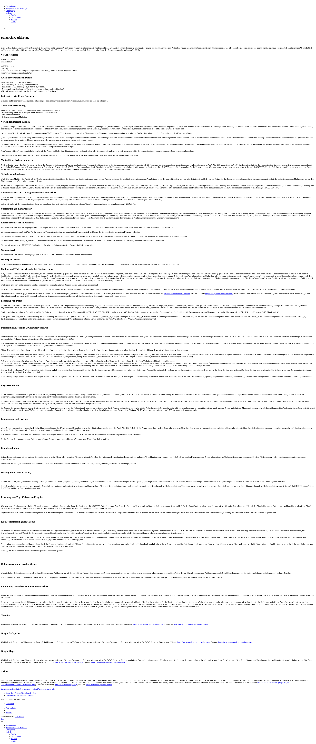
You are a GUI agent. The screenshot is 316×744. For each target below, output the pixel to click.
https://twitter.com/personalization (99, 685)
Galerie (9, 13)
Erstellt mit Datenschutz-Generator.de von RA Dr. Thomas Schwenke (28, 689)
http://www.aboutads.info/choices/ (177, 294)
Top (2, 719)
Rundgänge (10, 11)
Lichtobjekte (16, 17)
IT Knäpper (19, 717)
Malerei (14, 19)
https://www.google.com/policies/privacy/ (149, 624)
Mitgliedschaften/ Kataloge (16, 8)
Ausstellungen (11, 6)
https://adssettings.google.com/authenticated (191, 624)
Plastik (13, 22)
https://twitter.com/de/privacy (66, 685)
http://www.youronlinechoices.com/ (219, 294)
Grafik (13, 15)
